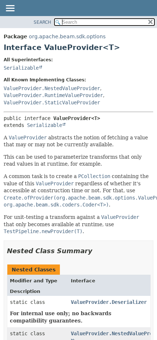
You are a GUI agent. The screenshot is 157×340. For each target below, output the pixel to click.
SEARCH (42, 22)
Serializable (21, 68)
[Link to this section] (97, 251)
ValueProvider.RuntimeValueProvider (53, 95)
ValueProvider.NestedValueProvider (52, 88)
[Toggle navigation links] (10, 9)
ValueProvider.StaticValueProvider (52, 102)
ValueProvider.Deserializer (109, 302)
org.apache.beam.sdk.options (67, 36)
